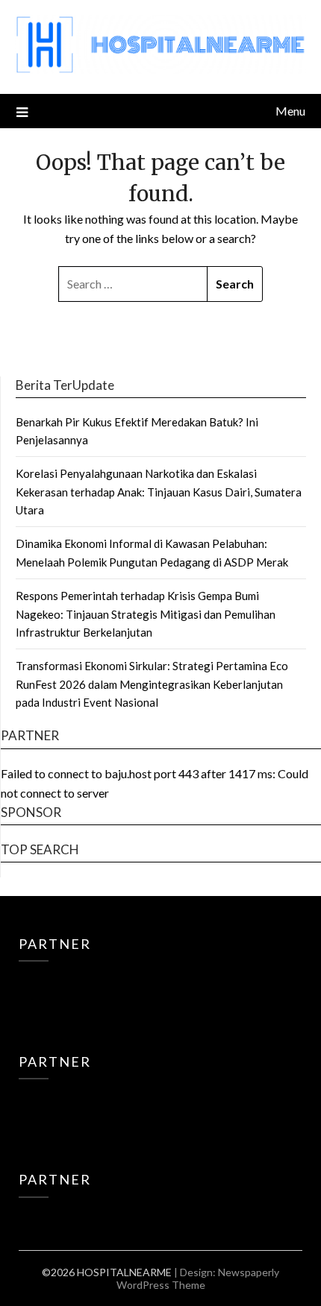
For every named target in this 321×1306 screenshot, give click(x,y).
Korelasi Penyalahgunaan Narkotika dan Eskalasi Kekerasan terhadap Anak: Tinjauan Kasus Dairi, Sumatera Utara (159, 492)
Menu (290, 111)
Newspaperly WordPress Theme (198, 1278)
